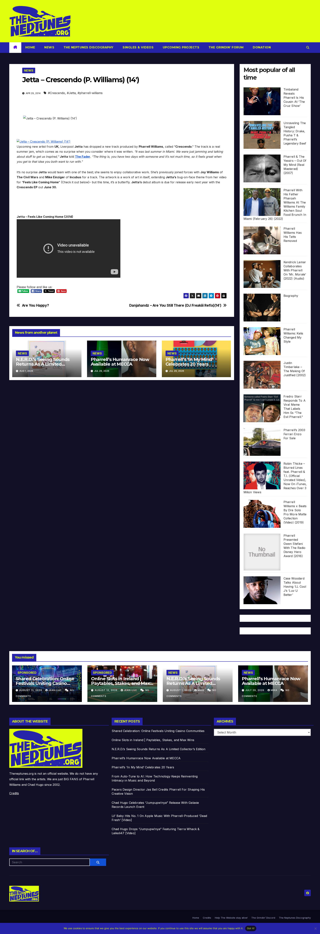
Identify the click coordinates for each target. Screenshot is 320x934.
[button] (307, 47)
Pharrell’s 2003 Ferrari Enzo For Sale (294, 434)
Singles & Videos (138, 47)
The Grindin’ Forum (225, 47)
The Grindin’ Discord (263, 917)
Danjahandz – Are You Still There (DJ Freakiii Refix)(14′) (175, 305)
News (48, 47)
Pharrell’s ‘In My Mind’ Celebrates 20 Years (189, 362)
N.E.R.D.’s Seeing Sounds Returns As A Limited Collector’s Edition (42, 364)
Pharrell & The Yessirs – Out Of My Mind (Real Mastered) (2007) (295, 165)
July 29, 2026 (255, 690)
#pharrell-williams (90, 93)
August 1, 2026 (181, 690)
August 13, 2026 (31, 690)
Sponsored (27, 672)
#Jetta (71, 93)
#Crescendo (56, 93)
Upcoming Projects (180, 47)
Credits (14, 793)
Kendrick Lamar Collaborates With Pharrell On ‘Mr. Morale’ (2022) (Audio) (295, 270)
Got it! (251, 928)
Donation (261, 47)
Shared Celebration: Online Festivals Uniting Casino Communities (45, 683)
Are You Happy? (35, 305)
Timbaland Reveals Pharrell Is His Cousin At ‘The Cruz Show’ (294, 98)
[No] (315, 928)
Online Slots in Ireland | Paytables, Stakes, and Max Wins (120, 683)
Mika (201, 690)
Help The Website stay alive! (231, 917)
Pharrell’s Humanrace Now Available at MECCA (120, 362)
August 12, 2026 (106, 690)
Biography (291, 296)
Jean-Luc (55, 690)
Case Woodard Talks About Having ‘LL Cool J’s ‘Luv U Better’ (295, 587)
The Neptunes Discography (88, 47)
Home (30, 47)
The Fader (82, 156)
